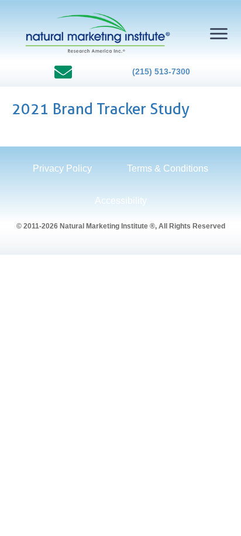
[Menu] (218, 34)
